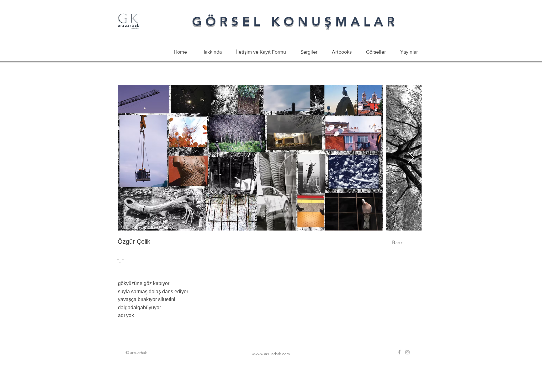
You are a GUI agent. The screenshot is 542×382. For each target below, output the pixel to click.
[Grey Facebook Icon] (399, 352)
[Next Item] (410, 158)
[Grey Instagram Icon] (407, 352)
